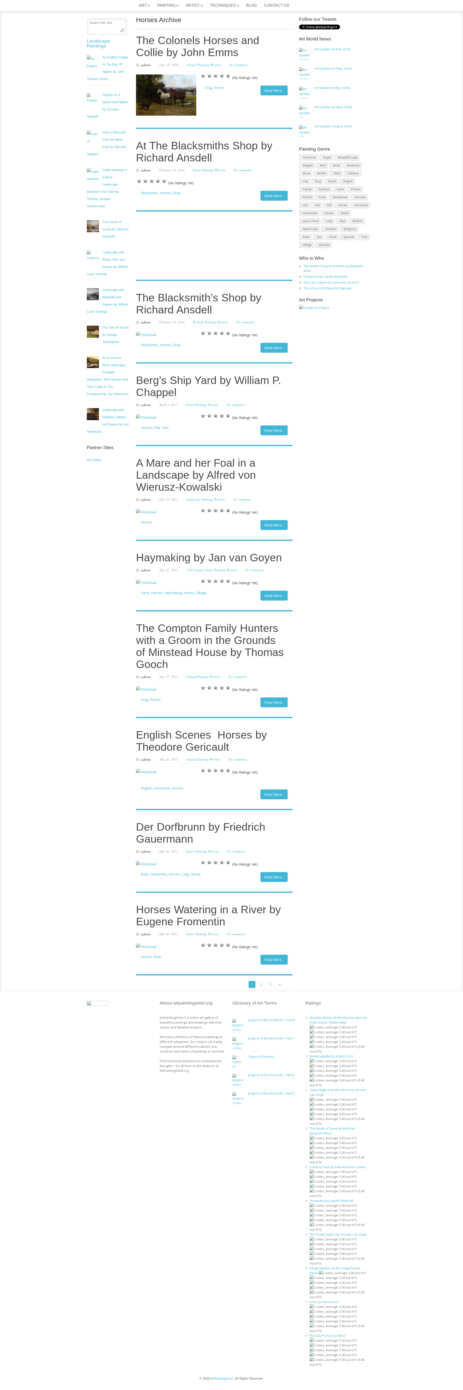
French (307, 197)
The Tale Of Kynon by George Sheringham (115, 335)
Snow (332, 237)
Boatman (353, 165)
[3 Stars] (215, 76)
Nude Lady (310, 229)
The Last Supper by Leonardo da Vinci (331, 282)
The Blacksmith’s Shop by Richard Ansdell (198, 303)
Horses (219, 87)
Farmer (156, 592)
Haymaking (173, 592)
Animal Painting (198, 64)
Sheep (196, 874)
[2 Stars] (209, 76)
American (309, 157)
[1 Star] (203, 76)
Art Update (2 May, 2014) (332, 88)
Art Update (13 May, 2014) (333, 68)
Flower (355, 189)
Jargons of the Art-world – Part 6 (271, 1075)
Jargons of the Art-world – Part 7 (271, 1038)
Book (306, 173)
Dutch (332, 181)
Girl (305, 205)
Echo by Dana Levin (324, 1302)
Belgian (308, 165)
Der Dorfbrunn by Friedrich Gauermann (200, 833)
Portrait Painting (204, 322)
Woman (324, 245)
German (360, 197)
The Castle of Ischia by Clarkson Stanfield (115, 229)
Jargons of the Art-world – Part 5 (271, 1093)
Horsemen (162, 788)
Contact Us (276, 5)
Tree (364, 237)
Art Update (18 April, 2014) (333, 126)
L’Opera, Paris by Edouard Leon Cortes (338, 1167)
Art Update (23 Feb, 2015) (332, 49)
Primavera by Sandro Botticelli (325, 276)
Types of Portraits (261, 1056)
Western (215, 64)
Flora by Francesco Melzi (327, 1335)
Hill (329, 205)
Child (336, 173)
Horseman (310, 213)
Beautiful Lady (347, 157)
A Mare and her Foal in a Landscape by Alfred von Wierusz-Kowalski (196, 475)
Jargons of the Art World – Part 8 (271, 1020)
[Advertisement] (212, 246)
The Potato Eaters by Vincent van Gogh (338, 1234)
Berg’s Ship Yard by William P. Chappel (208, 386)
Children (353, 173)
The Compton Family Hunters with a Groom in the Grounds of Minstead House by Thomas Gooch (210, 646)
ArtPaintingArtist (105, 6)
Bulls (144, 874)
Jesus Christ (311, 221)
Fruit (322, 197)
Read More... (274, 90)
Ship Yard (161, 427)
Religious (350, 229)
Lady (185, 874)
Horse (343, 205)
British (321, 173)
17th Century (195, 570)
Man (342, 221)
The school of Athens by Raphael (327, 288)
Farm (145, 592)
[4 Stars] (222, 76)
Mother (357, 221)
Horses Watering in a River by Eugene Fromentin (208, 915)
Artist (194, 5)
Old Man (330, 229)
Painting (167, 5)
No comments (238, 64)
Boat (336, 165)
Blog (251, 5)
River (158, 956)
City (305, 181)
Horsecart (361, 205)
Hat (317, 205)
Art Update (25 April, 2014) (333, 107)
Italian (345, 213)
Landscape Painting (199, 499)
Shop (177, 193)
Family (307, 189)
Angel (327, 157)
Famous (324, 189)
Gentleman (340, 197)
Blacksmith (149, 193)
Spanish (348, 237)
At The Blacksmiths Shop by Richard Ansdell (204, 151)
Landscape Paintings (98, 43)
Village (201, 592)
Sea (319, 237)
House (329, 213)
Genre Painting (203, 170)
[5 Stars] (228, 76)
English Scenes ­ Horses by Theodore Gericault (201, 741)
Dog (208, 87)
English (146, 788)
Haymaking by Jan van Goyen (209, 557)
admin (146, 64)
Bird (323, 165)
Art (144, 5)
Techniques (224, 5)
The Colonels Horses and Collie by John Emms (197, 46)
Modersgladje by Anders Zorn (331, 1056)
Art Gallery (94, 460)
